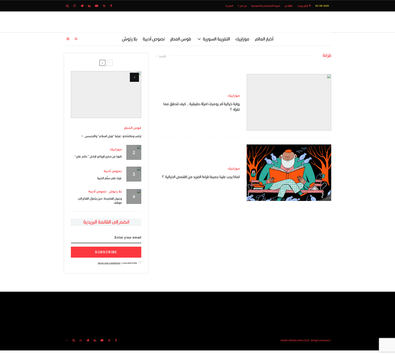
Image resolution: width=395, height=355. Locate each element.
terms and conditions (109, 263)
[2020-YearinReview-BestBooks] (289, 172)
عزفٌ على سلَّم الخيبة (109, 178)
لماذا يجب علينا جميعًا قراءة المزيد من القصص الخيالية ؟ (201, 177)
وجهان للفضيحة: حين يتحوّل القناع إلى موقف (100, 200)
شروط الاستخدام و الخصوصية (265, 5)
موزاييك (242, 39)
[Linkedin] (89, 6)
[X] (104, 6)
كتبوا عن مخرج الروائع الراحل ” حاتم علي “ (98, 156)
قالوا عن (288, 5)
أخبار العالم (264, 39)
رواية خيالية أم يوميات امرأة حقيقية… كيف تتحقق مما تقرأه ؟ (201, 106)
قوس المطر (180, 39)
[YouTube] (96, 6)
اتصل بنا (229, 5)
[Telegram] (82, 6)
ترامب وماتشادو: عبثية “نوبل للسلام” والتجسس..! (111, 136)
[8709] (289, 102)
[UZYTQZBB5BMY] (106, 94)
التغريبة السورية (216, 39)
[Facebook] (111, 6)
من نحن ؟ (242, 5)
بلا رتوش (129, 39)
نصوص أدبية (154, 39)
